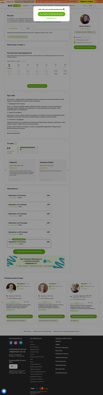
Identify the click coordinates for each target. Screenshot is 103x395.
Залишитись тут (51, 18)
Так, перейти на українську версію (51, 14)
